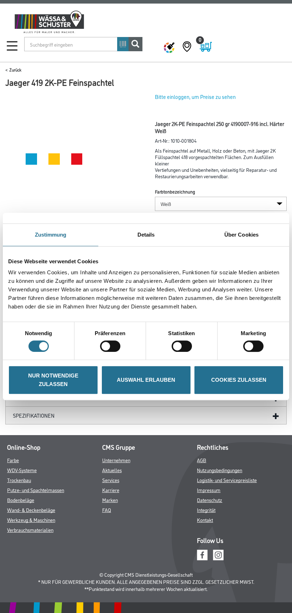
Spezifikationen (33, 415)
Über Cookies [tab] (241, 235)
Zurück (15, 70)
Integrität (206, 509)
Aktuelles (112, 469)
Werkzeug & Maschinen (31, 519)
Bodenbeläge (20, 499)
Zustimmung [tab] (51, 235)
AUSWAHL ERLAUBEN (146, 380)
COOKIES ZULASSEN (238, 380)
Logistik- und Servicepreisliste (227, 479)
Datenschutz (209, 499)
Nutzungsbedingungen (219, 469)
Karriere (110, 489)
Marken (110, 499)
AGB (201, 459)
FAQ (106, 509)
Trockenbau (19, 479)
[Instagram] (218, 553)
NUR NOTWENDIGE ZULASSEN (53, 379)
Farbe (13, 459)
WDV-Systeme (22, 469)
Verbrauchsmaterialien (30, 529)
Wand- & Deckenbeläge (31, 509)
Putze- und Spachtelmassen (35, 489)
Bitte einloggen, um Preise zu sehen (195, 96)
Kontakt (205, 519)
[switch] (112, 346)
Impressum (208, 489)
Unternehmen (116, 459)
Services (110, 479)
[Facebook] (202, 553)
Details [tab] (146, 235)
